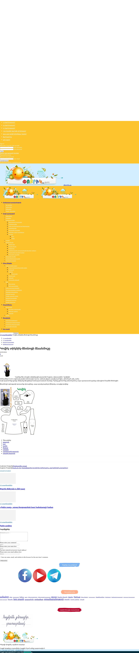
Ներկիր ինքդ (12, 244)
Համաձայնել (27, 652)
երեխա (22, 597)
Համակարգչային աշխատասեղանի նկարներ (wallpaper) (22, 250)
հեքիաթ (77, 597)
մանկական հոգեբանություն (129, 597)
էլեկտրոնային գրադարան (44, 597)
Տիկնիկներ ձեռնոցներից (12, 292)
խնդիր (70, 597)
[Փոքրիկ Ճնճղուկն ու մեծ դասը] (8, 483)
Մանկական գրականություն (12, 202)
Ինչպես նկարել (12, 246)
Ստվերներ (8, 218)
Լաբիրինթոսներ (13, 228)
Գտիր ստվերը (6, 526)
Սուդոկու (11, 234)
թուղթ (54, 597)
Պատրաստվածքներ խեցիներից (14, 290)
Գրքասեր (11, 313)
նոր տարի (18, 599)
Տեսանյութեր (9, 307)
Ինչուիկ (8, 240)
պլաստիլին (29, 599)
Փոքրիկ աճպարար (10, 302)
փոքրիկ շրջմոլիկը (74, 599)
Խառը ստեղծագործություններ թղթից (18, 268)
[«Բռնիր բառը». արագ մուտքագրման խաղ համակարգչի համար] (8, 502)
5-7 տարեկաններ (9, 128)
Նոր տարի (6, 140)
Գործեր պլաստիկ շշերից (12, 296)
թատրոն (6, 442)
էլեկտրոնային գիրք (32, 597)
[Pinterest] (12, 358)
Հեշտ (13, 236)
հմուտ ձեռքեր (84, 597)
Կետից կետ (11, 248)
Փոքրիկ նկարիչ (9, 242)
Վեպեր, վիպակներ (10, 211)
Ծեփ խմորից (12, 284)
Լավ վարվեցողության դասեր (15, 134)
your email (16, 159)
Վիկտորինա (9, 216)
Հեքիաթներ (8, 209)
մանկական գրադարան (117, 597)
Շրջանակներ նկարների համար (16, 252)
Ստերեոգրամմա (13, 224)
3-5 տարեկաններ (9, 125)
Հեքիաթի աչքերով (13, 311)
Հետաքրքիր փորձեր (11, 256)
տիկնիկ (6, 450)
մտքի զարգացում (3, 599)
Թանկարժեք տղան (20, 466)
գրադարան (16, 597)
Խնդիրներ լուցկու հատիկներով (16, 232)
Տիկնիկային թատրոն (11, 300)
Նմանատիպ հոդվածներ (5, 470)
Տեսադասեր (15, 274)
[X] (7, 358)
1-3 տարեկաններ (9, 122)
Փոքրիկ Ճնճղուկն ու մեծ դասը (12, 489)
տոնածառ (38, 599)
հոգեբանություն (92, 597)
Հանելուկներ (9, 207)
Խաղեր (7, 315)
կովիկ (5, 446)
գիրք (11, 597)
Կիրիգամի (11, 270)
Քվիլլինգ (11, 272)
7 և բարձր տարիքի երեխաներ (14, 131)
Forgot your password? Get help (9, 153)
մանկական (108, 597)
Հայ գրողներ (9, 205)
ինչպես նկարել (62, 597)
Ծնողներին (7, 137)
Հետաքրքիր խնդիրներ (14, 230)
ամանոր (4, 597)
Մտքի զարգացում (9, 214)
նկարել (10, 599)
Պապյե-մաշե (12, 276)
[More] (23, 358)
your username (17, 147)
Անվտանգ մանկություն (11, 320)
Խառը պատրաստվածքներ (12, 288)
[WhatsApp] (18, 358)
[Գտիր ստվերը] (8, 520)
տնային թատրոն (9, 453)
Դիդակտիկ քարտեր (11, 260)
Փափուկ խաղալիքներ (11, 298)
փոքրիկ (67, 599)
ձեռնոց (5, 448)
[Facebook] (2, 358)
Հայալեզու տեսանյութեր (15, 309)
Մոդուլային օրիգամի (14, 280)
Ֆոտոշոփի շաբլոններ (14, 254)
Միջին (13, 238)
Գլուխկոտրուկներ (10, 220)
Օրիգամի (11, 278)
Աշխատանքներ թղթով (11, 266)
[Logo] (19, 199)
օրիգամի (82, 599)
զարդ (26, 597)
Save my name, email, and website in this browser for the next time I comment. (24, 557)
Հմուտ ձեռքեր (7, 263)
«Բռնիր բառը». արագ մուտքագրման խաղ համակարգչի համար (26, 507)
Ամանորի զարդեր (10, 294)
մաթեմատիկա (100, 597)
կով (4, 444)
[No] (31, 652)
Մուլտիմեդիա (7, 305)
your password (17, 149)
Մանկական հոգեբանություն (13, 322)
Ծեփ (7, 282)
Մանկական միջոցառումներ (13, 324)
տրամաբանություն (54, 599)
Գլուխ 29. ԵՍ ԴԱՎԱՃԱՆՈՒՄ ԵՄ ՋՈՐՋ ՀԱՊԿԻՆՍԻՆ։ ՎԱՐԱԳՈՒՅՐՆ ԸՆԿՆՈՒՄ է (40, 468)
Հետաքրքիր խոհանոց (11, 326)
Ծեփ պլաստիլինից (13, 286)
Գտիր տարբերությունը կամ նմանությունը (19, 226)
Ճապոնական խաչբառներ (15, 222)
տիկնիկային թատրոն (11, 451)
